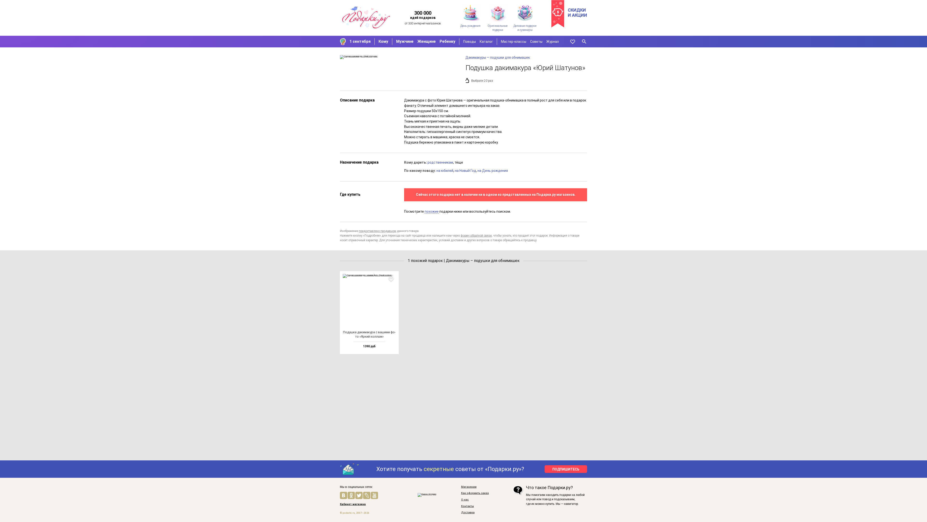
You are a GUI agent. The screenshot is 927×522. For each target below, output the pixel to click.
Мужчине (405, 41)
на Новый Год (465, 171)
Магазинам (469, 487)
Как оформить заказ (475, 493)
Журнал (552, 42)
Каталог (486, 42)
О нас (465, 499)
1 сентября (360, 41)
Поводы (469, 42)
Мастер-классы (513, 42)
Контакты (467, 506)
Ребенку (447, 41)
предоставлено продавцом (377, 231)
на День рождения (493, 171)
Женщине (426, 41)
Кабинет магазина (353, 504)
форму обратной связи (476, 235)
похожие (432, 211)
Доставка (468, 512)
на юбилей (444, 171)
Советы (536, 42)
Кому (383, 41)
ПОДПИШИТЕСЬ (565, 469)
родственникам (440, 162)
